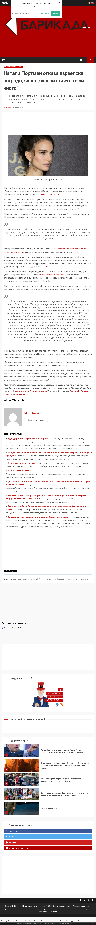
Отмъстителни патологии (22, 463)
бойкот (41, 579)
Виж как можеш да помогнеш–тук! (31, 391)
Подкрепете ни (90, 60)
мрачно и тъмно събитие (53, 274)
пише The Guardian (50, 194)
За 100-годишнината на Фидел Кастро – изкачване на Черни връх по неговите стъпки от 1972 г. (21, 781)
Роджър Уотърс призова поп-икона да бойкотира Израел (38, 517)
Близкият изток (10, 67)
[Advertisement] (45, 49)
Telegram (9, 394)
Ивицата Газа (51, 579)
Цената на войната (21, 795)
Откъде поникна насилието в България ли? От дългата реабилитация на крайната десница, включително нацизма (21, 752)
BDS (48, 266)
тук (71, 924)
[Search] (84, 59)
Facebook (74, 391)
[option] (48, 753)
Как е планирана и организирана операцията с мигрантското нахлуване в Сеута (21, 766)
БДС (19, 579)
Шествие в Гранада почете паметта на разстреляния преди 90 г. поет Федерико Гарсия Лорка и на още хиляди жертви (21, 809)
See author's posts (36, 420)
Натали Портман (72, 579)
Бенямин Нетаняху (30, 579)
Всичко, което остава (19, 470)
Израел (61, 579)
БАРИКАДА (8, 107)
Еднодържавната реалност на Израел (28, 438)
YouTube (20, 394)
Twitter (84, 391)
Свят (20, 67)
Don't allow (44, 13)
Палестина (84, 579)
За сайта (6, 2)
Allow (55, 13)
